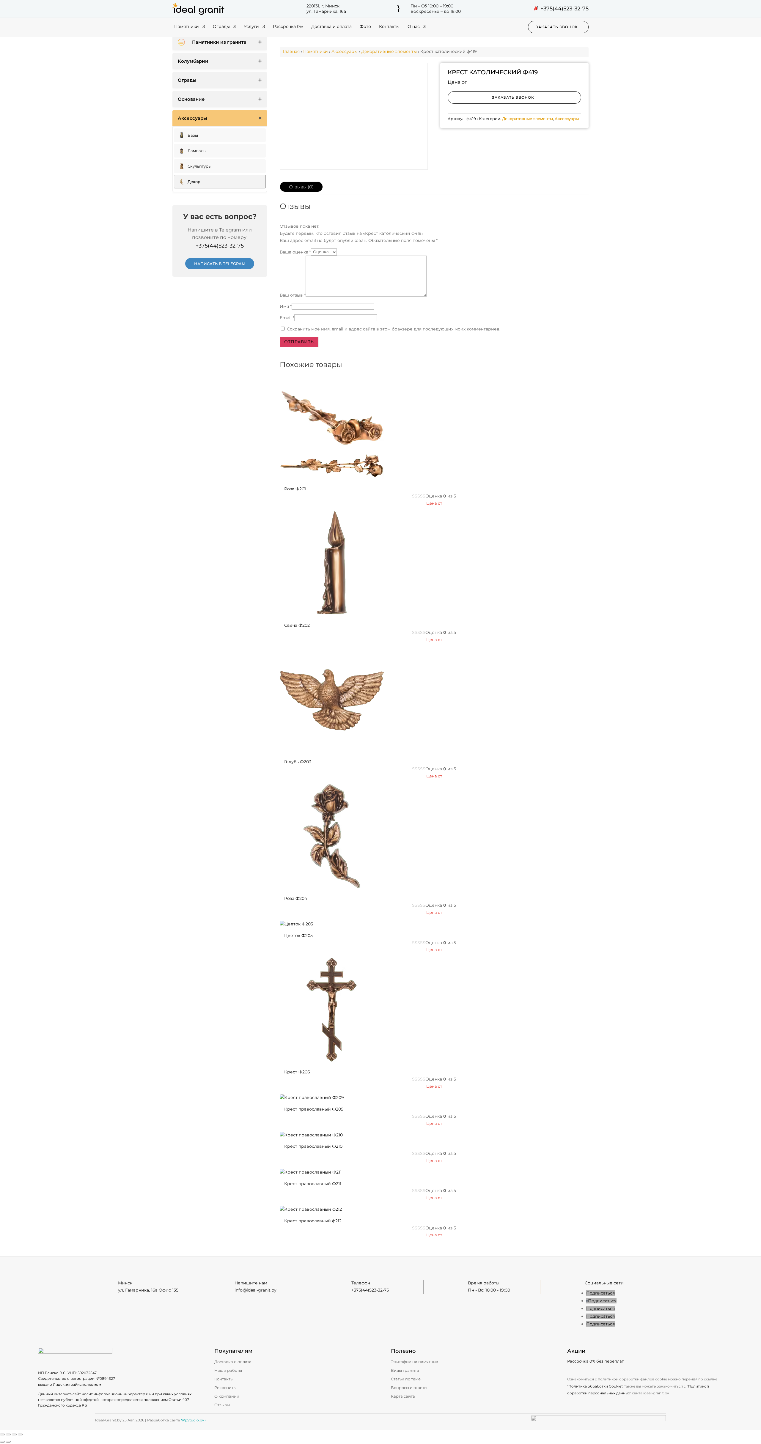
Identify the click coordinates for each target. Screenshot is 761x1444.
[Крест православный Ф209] (312, 1097)
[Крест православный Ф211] (311, 1172)
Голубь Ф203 (297, 761)
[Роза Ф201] (332, 477)
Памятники (186, 26)
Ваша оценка (295, 251)
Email (287, 317)
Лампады (197, 150)
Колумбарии (193, 61)
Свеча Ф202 (297, 625)
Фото (365, 26)
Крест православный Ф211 (312, 1183)
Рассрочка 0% (288, 26)
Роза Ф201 (295, 489)
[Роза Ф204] (332, 886)
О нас (414, 26)
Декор (194, 181)
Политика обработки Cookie (594, 1386)
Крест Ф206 (297, 1072)
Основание (191, 99)
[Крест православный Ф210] (311, 1135)
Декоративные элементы (389, 51)
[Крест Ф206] (332, 1060)
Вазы (193, 135)
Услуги (251, 26)
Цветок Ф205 (298, 935)
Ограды (221, 26)
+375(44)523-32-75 (564, 8)
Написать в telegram (219, 263)
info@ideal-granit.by (255, 1290)
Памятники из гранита (219, 42)
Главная (291, 51)
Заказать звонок (557, 27)
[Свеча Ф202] (332, 613)
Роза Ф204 (295, 898)
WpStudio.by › (193, 1420)
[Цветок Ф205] (296, 924)
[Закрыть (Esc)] (20, 1434)
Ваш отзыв (293, 295)
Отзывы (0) (301, 187)
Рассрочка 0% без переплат (595, 1361)
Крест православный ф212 (313, 1220)
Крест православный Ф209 (314, 1109)
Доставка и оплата (331, 26)
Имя (286, 306)
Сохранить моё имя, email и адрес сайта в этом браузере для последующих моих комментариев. (393, 329)
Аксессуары (192, 118)
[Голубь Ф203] (332, 750)
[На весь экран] (8, 1434)
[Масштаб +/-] (2, 1434)
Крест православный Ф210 (313, 1146)
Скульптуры (199, 166)
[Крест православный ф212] (311, 1209)
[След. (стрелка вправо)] (8, 1442)
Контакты (389, 26)
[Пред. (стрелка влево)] (2, 1442)
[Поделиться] (14, 1434)
